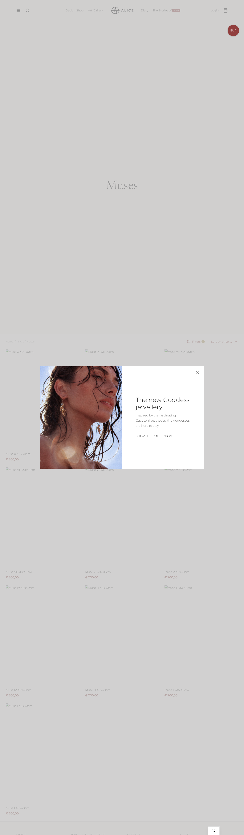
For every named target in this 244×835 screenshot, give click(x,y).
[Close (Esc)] (197, 372)
